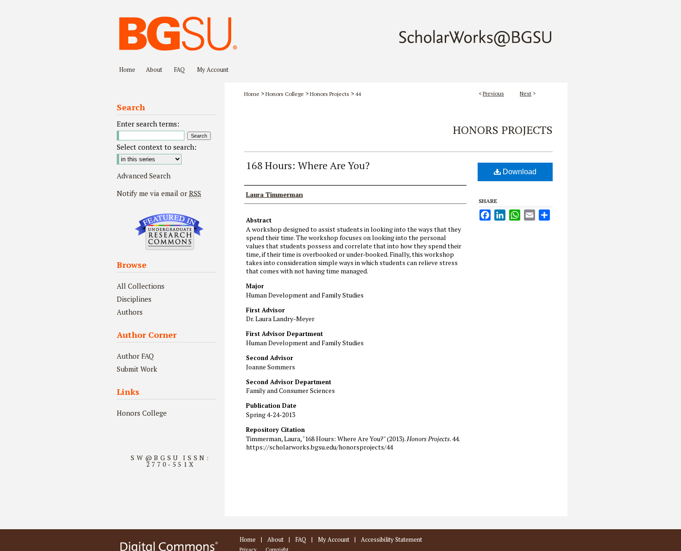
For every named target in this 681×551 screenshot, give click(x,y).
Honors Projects (329, 93)
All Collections (140, 286)
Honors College (284, 93)
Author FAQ (135, 356)
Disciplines (134, 299)
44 (358, 93)
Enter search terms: (148, 123)
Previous (493, 93)
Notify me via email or (159, 193)
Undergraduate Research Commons (169, 232)
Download (518, 172)
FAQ (300, 539)
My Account (333, 539)
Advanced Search (143, 175)
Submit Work (137, 369)
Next (525, 93)
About (275, 539)
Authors (130, 312)
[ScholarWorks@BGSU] (341, 30)
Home (251, 93)
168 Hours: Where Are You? (308, 165)
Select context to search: (156, 147)
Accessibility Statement (391, 539)
